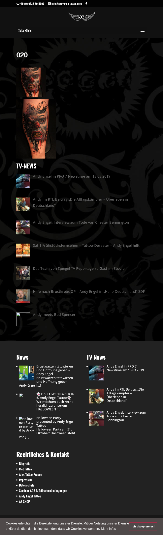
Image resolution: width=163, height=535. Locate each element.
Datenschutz (26, 485)
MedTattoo (25, 469)
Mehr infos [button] (108, 528)
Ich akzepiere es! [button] (143, 526)
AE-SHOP (24, 501)
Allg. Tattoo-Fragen (30, 474)
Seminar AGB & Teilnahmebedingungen (43, 490)
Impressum (25, 479)
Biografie (24, 463)
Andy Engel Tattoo (30, 496)
